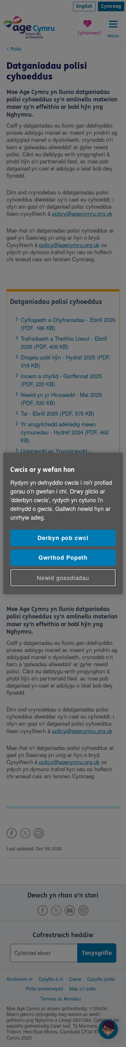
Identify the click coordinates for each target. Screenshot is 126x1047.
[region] (63, 523)
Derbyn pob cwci (63, 538)
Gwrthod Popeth (63, 557)
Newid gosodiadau (63, 577)
